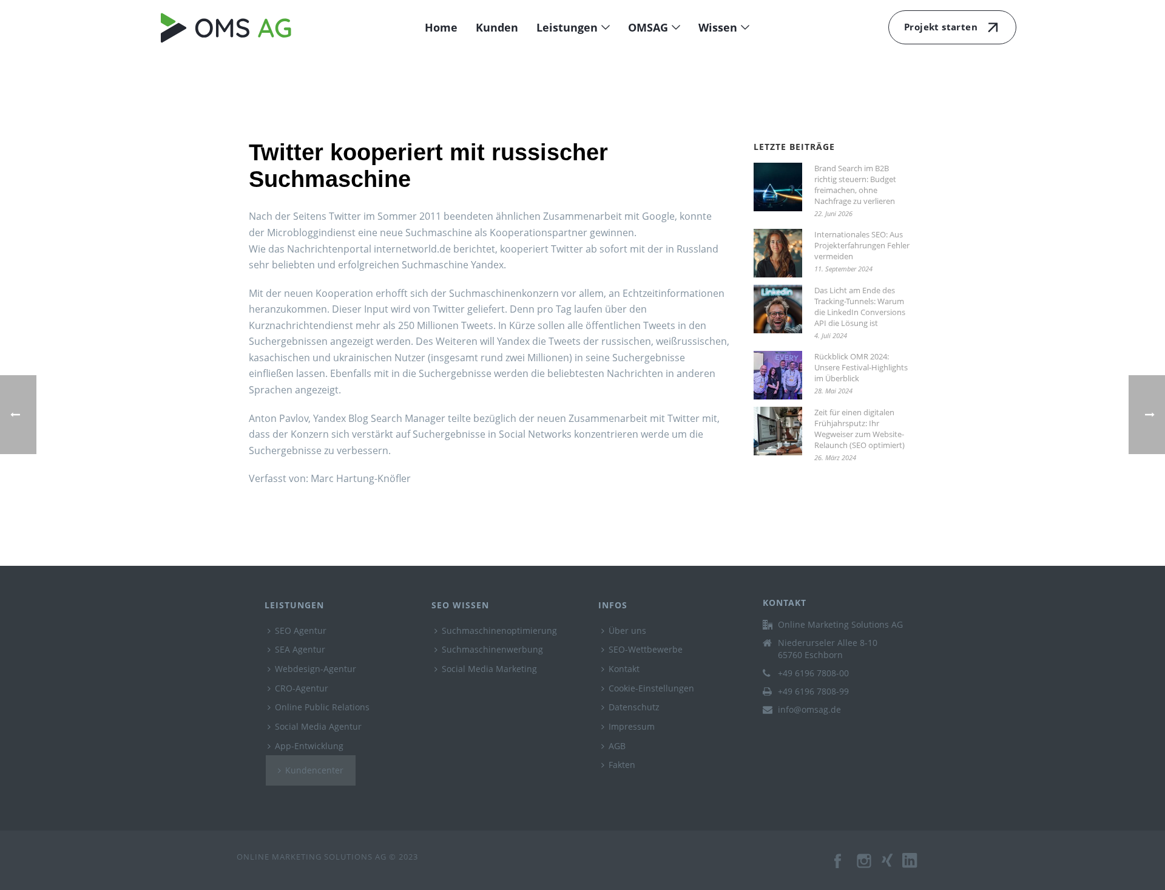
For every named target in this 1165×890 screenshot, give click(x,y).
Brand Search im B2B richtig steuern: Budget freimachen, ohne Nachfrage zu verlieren (855, 184)
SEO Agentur (300, 630)
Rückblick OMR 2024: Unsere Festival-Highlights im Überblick (861, 367)
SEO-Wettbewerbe (646, 649)
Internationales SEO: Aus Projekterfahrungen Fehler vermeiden (862, 245)
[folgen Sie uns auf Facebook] (838, 866)
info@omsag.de (809, 709)
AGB (617, 746)
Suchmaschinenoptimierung (499, 630)
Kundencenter (314, 770)
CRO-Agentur (301, 688)
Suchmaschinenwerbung (492, 649)
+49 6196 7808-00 (813, 673)
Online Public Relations (322, 707)
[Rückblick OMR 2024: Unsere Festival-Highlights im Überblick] (778, 375)
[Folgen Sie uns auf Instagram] (865, 866)
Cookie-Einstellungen (651, 688)
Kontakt (624, 668)
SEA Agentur (300, 649)
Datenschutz (634, 707)
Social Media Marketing (489, 668)
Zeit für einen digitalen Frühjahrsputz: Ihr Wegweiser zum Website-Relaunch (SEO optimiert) (859, 428)
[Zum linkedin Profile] (915, 866)
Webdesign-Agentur (315, 668)
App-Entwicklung (309, 746)
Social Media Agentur (318, 726)
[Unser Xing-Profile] (892, 866)
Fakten (622, 764)
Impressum (632, 726)
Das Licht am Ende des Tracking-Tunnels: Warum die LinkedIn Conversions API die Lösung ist (859, 306)
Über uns (627, 630)
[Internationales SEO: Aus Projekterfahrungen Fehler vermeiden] (778, 253)
